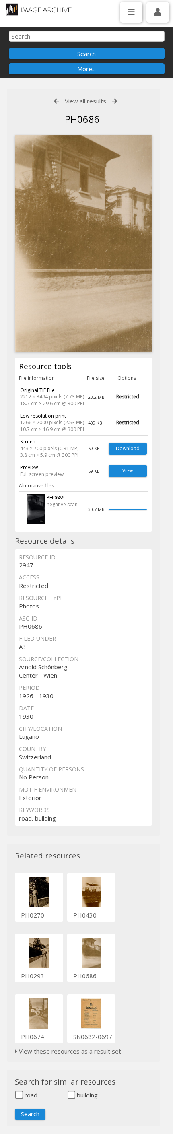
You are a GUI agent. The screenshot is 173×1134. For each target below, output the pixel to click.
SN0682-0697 (92, 1037)
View (127, 470)
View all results (85, 101)
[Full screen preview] (83, 243)
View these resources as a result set (69, 1051)
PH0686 (85, 976)
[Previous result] (56, 101)
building (86, 1095)
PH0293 (32, 976)
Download (128, 448)
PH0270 (32, 915)
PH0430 (85, 915)
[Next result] (114, 101)
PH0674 (32, 1037)
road (30, 1095)
